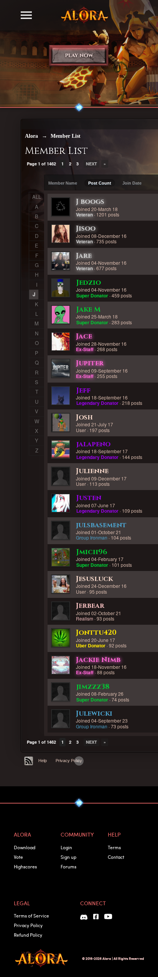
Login (66, 847)
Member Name (62, 183)
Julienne (92, 471)
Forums (68, 866)
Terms (114, 847)
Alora (31, 136)
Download (24, 847)
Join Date (132, 183)
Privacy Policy (69, 760)
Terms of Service (31, 915)
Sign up (68, 856)
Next (91, 164)
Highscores (25, 866)
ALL (36, 196)
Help (42, 760)
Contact (116, 856)
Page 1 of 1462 (41, 164)
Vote (18, 856)
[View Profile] (60, 206)
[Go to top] (79, 761)
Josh (84, 417)
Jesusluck (94, 579)
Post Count (99, 183)
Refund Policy (28, 934)
